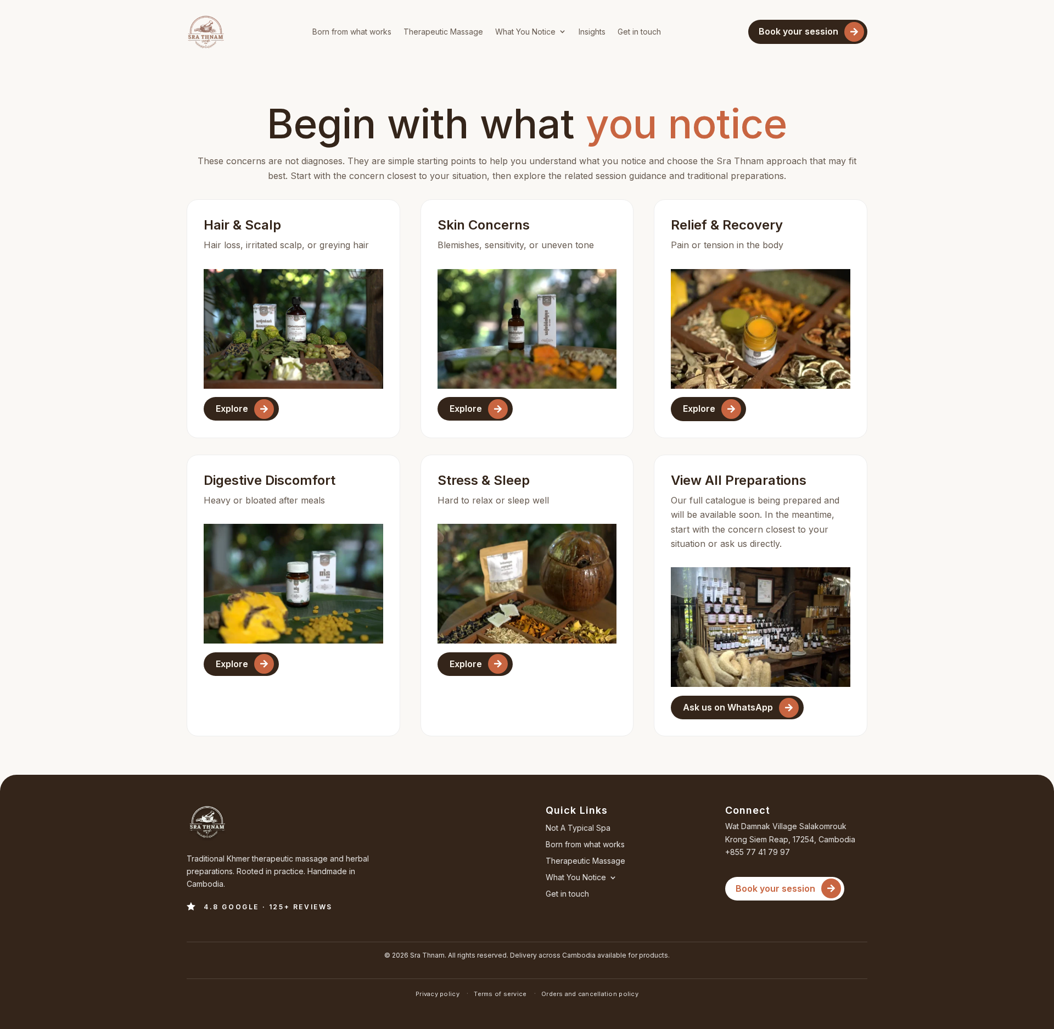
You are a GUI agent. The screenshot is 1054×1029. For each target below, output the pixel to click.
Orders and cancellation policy (589, 994)
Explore (232, 408)
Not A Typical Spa (578, 828)
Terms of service (501, 994)
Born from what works (351, 31)
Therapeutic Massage (443, 31)
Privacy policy (438, 994)
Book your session (798, 31)
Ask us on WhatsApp (728, 707)
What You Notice (525, 31)
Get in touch (639, 31)
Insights (592, 31)
